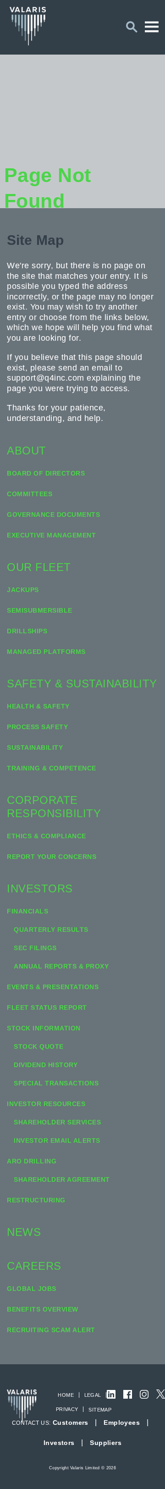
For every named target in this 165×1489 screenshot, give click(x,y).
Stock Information (44, 1028)
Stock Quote (39, 1046)
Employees (122, 1422)
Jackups (23, 589)
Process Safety (37, 727)
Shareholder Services (57, 1122)
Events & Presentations (53, 987)
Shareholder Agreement (62, 1179)
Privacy (67, 1409)
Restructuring (36, 1200)
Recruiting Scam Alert (51, 1330)
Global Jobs (31, 1288)
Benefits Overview (42, 1309)
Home (66, 1395)
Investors (40, 888)
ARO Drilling (31, 1161)
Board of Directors (46, 473)
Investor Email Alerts (57, 1140)
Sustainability (35, 747)
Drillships (27, 631)
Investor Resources (46, 1103)
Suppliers (105, 1442)
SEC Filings (35, 948)
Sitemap (99, 1409)
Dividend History (45, 1064)
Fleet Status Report (47, 1007)
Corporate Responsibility (54, 806)
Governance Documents (53, 514)
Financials (27, 911)
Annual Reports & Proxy (61, 966)
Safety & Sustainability (82, 683)
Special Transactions (56, 1083)
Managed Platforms (46, 651)
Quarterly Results (51, 929)
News (24, 1232)
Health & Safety (38, 706)
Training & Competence (51, 768)
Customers (70, 1422)
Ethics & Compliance (46, 836)
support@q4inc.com (45, 377)
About (26, 450)
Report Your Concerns (51, 856)
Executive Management (51, 535)
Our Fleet (39, 567)
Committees (29, 494)
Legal (92, 1395)
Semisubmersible (39, 610)
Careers (34, 1266)
